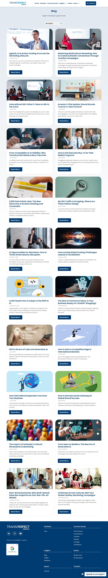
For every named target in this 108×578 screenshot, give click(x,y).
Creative (76, 537)
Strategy (76, 542)
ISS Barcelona (78, 558)
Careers (24, 540)
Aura (45, 531)
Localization (77, 545)
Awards (46, 571)
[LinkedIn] (9, 533)
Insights (62, 3)
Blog (45, 555)
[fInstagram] (15, 533)
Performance (78, 531)
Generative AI (78, 534)
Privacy (9, 540)
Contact (77, 566)
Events (70, 3)
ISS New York (78, 555)
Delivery (76, 539)
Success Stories (52, 3)
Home (37, 3)
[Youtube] (21, 533)
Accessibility (17, 540)
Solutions (43, 3)
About (75, 3)
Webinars (47, 561)
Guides (46, 558)
